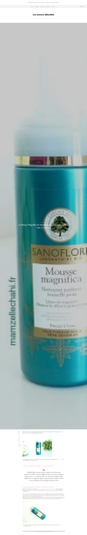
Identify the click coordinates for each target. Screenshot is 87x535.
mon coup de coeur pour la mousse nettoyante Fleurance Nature (52, 496)
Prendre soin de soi (43, 222)
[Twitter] (19, 436)
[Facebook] (19, 434)
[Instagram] (82, 6)
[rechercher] (56, 6)
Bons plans (48, 6)
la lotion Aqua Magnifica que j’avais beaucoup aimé (46, 488)
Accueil (32, 6)
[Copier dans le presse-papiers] (19, 444)
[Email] (19, 440)
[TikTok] (81, 6)
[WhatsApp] (19, 442)
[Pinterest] (19, 438)
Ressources (42, 6)
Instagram (60, 459)
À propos (52, 6)
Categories (37, 6)
